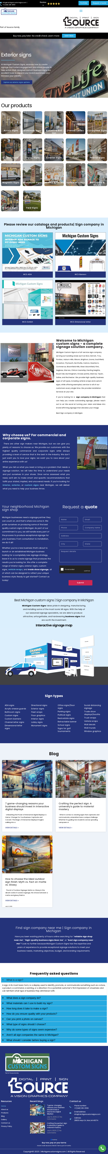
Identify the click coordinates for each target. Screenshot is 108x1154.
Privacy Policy (6, 1126)
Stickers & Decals (54, 183)
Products (4, 1113)
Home (3, 1106)
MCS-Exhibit (27, 322)
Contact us (5, 1123)
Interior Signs (97, 158)
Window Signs (10, 208)
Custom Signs (10, 158)
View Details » (12, 827)
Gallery (4, 1119)
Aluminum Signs (32, 131)
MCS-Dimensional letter (80, 322)
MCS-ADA (27, 274)
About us (4, 1109)
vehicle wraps (15, 569)
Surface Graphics (75, 183)
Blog (3, 1116)
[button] (81, 10)
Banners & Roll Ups (54, 132)
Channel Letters (75, 131)
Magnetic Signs (10, 183)
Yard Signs (32, 208)
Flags (75, 158)
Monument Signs (32, 183)
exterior (16, 485)
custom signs (32, 485)
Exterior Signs (54, 158)
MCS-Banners (80, 274)
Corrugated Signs (97, 131)
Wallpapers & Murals (97, 184)
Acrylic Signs (11, 131)
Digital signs (32, 158)
